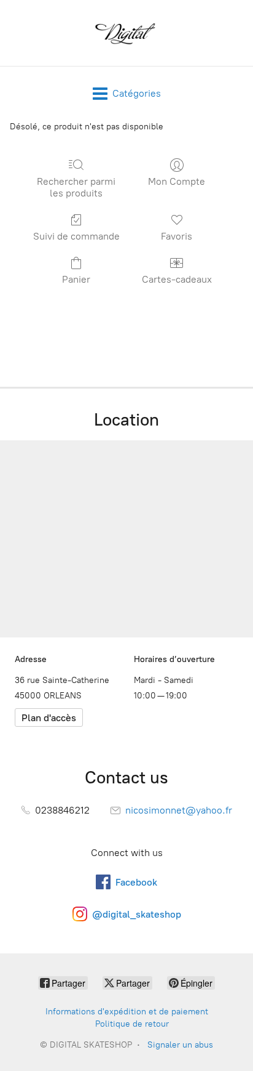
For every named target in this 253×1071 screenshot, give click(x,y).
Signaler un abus (180, 1045)
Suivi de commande (76, 236)
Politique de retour (132, 1024)
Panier (76, 279)
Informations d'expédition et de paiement (126, 1011)
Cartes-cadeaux (177, 279)
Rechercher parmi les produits (76, 187)
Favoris (176, 236)
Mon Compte (176, 181)
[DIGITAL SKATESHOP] (126, 33)
